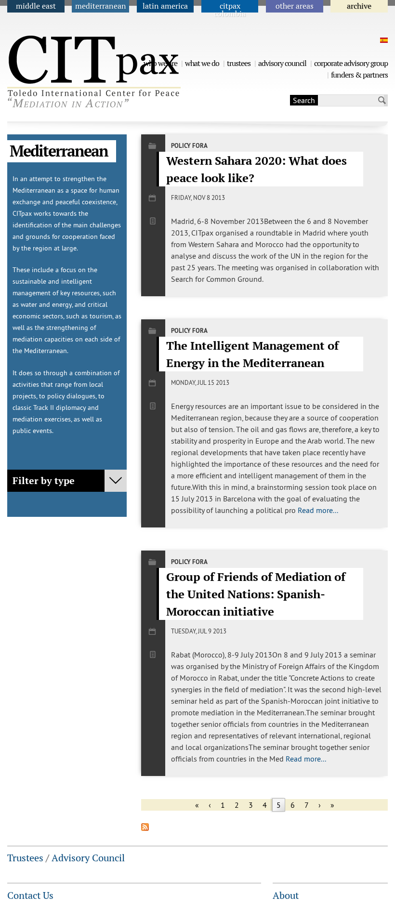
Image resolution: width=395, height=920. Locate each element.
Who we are (160, 63)
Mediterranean (100, 6)
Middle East (36, 6)
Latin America (165, 6)
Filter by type (44, 480)
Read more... (318, 510)
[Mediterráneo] (383, 40)
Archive (359, 6)
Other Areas (295, 6)
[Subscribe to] (145, 828)
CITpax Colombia (230, 10)
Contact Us (30, 895)
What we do (202, 63)
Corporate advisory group (351, 63)
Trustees (238, 63)
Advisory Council (282, 63)
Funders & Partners (359, 75)
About (286, 895)
